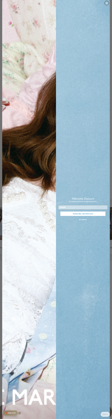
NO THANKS (83, 219)
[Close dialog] (107, 3)
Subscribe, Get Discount (83, 213)
